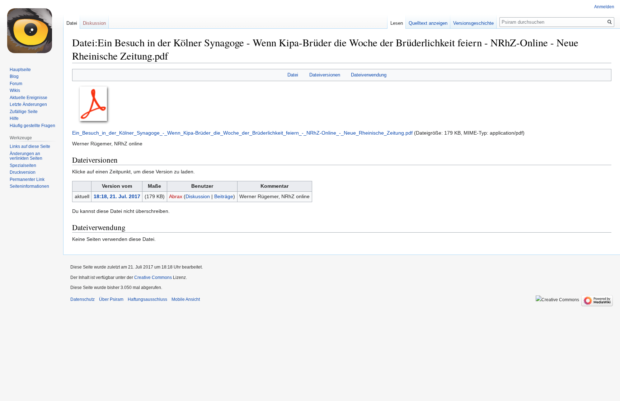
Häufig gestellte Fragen (32, 125)
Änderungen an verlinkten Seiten (26, 156)
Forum (16, 83)
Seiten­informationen (29, 186)
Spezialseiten (23, 165)
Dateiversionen (324, 75)
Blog (14, 76)
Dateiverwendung (368, 75)
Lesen (396, 23)
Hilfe (14, 118)
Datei (292, 75)
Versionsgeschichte (473, 23)
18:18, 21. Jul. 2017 (117, 196)
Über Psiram (111, 299)
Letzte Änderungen (28, 104)
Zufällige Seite (24, 111)
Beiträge (223, 196)
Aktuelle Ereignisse (28, 97)
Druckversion (23, 172)
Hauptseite (20, 69)
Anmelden (604, 6)
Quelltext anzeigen (428, 23)
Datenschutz (82, 299)
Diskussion (197, 196)
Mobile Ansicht (186, 299)
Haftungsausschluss (147, 299)
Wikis (15, 90)
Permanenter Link (27, 179)
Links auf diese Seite (30, 146)
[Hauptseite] (31, 28)
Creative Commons (153, 277)
